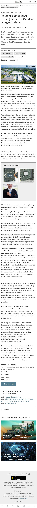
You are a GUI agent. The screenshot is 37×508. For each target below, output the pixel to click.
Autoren (24, 487)
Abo (12, 487)
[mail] (24, 506)
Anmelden (32, 1)
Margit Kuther (21, 27)
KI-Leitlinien (17, 487)
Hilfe (26, 482)
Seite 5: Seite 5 (5, 379)
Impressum (30, 485)
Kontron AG (19, 57)
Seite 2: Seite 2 (5, 372)
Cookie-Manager (8, 482)
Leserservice (17, 482)
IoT (34, 106)
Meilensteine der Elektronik (12, 5)
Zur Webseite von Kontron (13, 397)
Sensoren (14, 346)
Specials (3, 5)
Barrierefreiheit (22, 485)
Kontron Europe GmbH (9, 60)
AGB (23, 482)
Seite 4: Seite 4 (5, 377)
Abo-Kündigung (15, 484)
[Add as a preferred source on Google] (18, 478)
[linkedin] (18, 506)
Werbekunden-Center (26, 484)
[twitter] (7, 506)
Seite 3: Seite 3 (5, 374)
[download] (29, 506)
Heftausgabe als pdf (11, 403)
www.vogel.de (23, 498)
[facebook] (2, 506)
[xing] (13, 506)
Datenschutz (13, 485)
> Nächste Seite (8, 384)
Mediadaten (6, 485)
